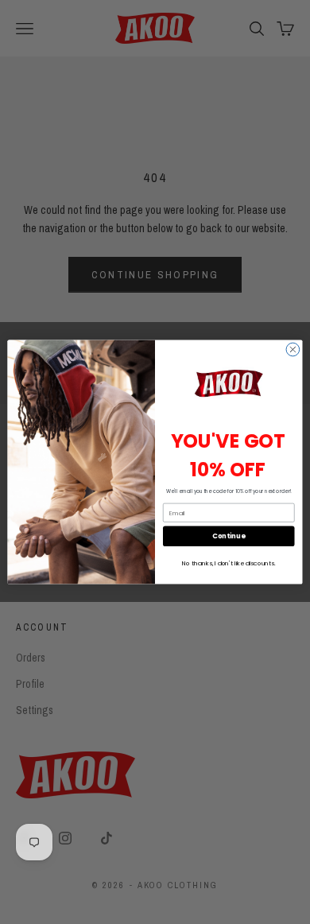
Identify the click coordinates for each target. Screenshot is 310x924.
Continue (228, 536)
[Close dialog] (293, 349)
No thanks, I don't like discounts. (228, 563)
